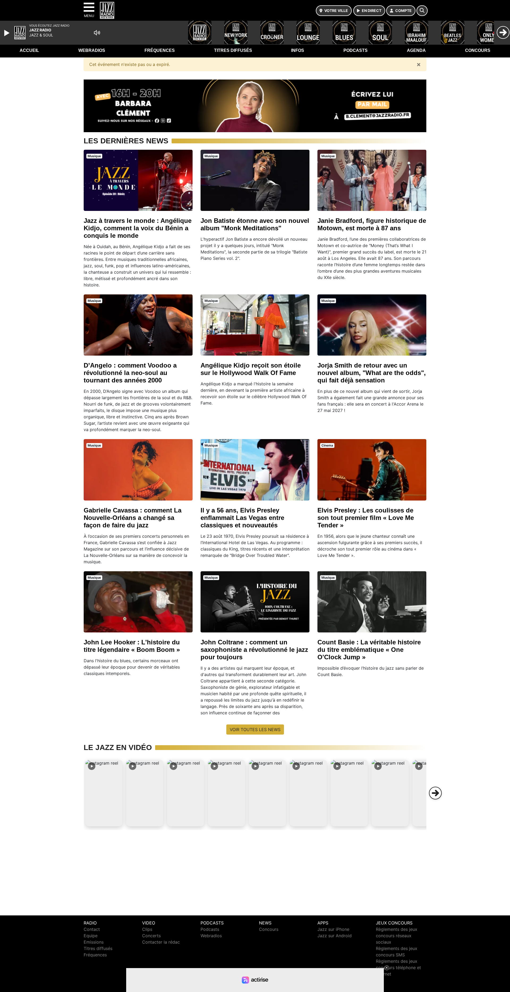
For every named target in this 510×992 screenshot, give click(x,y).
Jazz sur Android (334, 935)
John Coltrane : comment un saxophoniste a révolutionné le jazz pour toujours (254, 650)
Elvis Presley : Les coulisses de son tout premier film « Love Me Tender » (365, 518)
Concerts (151, 935)
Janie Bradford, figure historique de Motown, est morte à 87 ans (371, 224)
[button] (103, 793)
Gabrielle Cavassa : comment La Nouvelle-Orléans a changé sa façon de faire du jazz (132, 518)
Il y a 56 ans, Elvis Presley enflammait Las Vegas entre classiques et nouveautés (242, 518)
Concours (477, 50)
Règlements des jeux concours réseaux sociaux (396, 936)
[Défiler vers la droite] (435, 793)
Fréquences (159, 50)
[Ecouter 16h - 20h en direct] (255, 105)
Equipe (90, 935)
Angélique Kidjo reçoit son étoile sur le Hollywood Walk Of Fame (251, 369)
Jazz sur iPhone (333, 929)
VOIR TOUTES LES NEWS (255, 729)
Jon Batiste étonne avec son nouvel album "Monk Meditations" (255, 224)
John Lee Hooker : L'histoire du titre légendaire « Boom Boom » (132, 646)
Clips (147, 929)
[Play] (7, 33)
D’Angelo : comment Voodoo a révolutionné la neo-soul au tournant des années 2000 (130, 373)
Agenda (416, 50)
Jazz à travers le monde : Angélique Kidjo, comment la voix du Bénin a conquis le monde (138, 228)
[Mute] (97, 33)
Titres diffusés (233, 50)
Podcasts (355, 50)
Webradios (91, 50)
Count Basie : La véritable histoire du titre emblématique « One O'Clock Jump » (369, 650)
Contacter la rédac (161, 942)
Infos (297, 50)
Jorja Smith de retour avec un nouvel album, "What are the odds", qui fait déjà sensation (371, 373)
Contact (92, 929)
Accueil (29, 50)
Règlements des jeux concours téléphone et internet (398, 967)
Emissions (94, 942)
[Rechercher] (422, 10)
